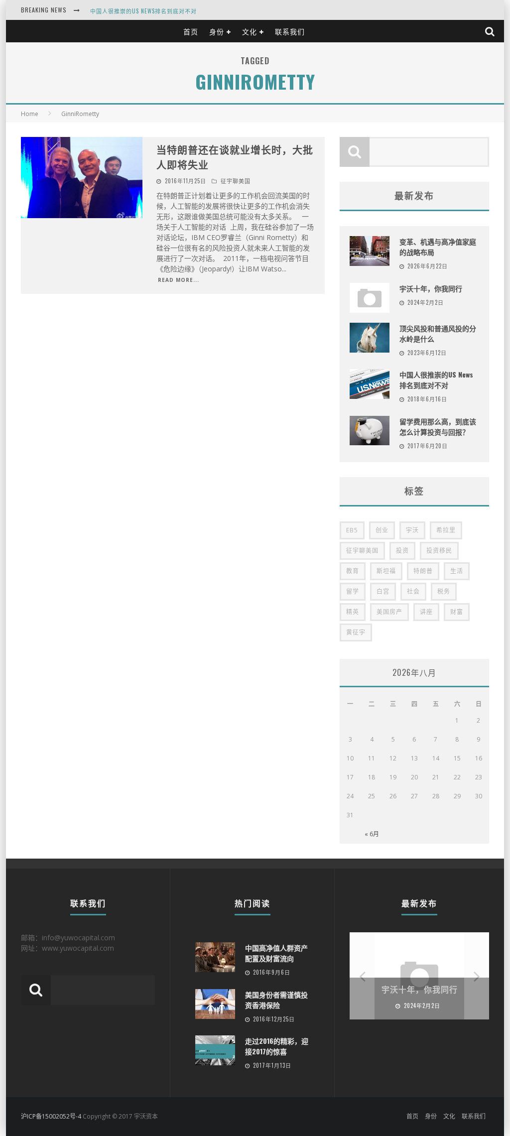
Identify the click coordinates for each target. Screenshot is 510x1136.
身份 (216, 31)
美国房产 (389, 612)
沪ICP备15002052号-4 (51, 1116)
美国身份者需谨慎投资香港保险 (276, 999)
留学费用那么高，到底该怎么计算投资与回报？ (437, 426)
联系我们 (290, 31)
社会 (413, 591)
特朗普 (423, 571)
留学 (352, 591)
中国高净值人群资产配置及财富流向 (276, 952)
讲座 (426, 612)
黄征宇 (356, 632)
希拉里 (446, 530)
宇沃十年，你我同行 (430, 288)
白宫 (383, 591)
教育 (352, 571)
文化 (249, 31)
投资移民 (439, 550)
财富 (456, 612)
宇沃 (412, 530)
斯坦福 (386, 571)
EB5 (352, 530)
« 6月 (372, 834)
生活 (456, 571)
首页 (190, 31)
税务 (443, 591)
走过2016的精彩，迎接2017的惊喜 (276, 1045)
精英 (352, 612)
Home (29, 114)
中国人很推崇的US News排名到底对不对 (143, 11)
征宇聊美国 (236, 181)
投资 (402, 550)
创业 (382, 530)
